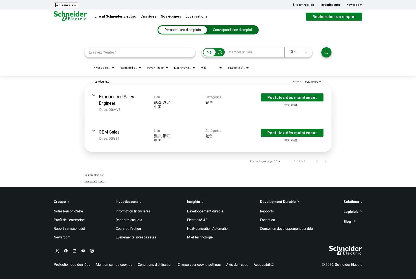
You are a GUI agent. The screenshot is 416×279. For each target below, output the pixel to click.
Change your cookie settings (199, 265)
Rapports (267, 211)
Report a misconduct (69, 229)
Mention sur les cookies (114, 265)
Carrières (148, 16)
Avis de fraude (237, 265)
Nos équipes (171, 16)
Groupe (60, 202)
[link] (208, 102)
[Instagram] (91, 250)
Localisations (196, 16)
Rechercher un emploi (334, 16)
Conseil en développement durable (286, 229)
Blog (347, 222)
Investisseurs (330, 5)
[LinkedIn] (74, 250)
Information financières (133, 211)
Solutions (351, 202)
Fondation (267, 220)
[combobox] (140, 52)
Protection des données (72, 265)
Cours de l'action (128, 229)
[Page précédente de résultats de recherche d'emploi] (316, 161)
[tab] (182, 30)
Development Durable (278, 202)
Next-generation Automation (208, 229)
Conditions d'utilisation (155, 265)
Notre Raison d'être (68, 211)
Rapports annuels (129, 220)
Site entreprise (303, 5)
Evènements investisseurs (136, 237)
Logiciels (351, 212)
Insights (193, 202)
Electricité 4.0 (197, 220)
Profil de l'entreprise (69, 220)
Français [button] (67, 5)
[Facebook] (65, 250)
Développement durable (205, 211)
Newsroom (354, 5)
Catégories (90, 181)
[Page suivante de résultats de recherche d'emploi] (325, 161)
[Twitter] (57, 250)
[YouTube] (83, 250)
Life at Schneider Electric (115, 16)
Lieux (101, 181)
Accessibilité (264, 265)
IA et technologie (200, 237)
